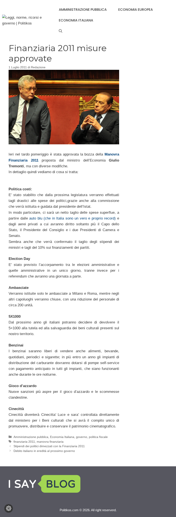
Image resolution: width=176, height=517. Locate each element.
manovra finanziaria (50, 441)
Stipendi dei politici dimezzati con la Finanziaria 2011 (49, 446)
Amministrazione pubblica (83, 9)
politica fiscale (98, 437)
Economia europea (135, 9)
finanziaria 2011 (24, 441)
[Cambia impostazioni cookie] (8, 508)
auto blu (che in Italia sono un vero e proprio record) (72, 218)
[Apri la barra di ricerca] (60, 31)
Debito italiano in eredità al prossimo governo (44, 451)
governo (81, 437)
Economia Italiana (76, 20)
